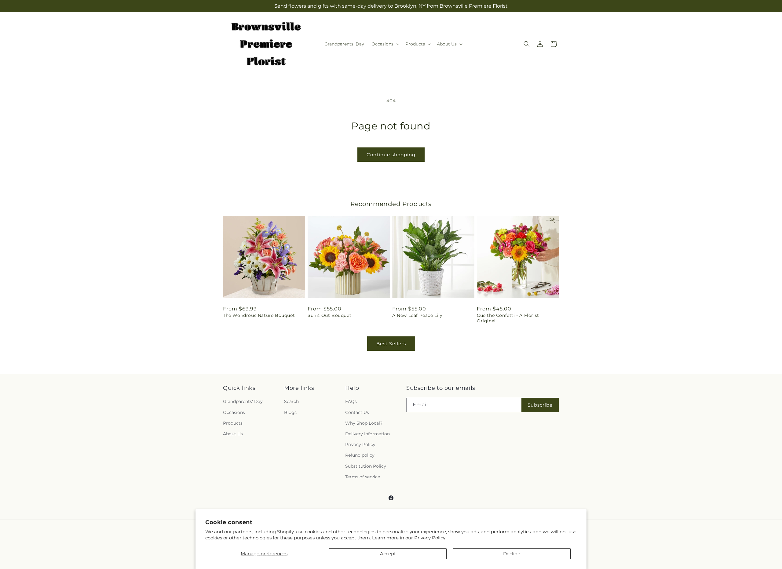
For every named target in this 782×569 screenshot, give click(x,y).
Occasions (234, 412)
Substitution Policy (365, 466)
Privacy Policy (429, 538)
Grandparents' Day (243, 401)
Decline (511, 553)
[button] (385, 44)
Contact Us (357, 412)
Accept (388, 553)
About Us (233, 434)
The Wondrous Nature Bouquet (259, 315)
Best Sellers (391, 343)
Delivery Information (367, 434)
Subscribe (540, 405)
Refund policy (360, 455)
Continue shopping (391, 155)
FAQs (351, 401)
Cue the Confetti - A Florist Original (508, 318)
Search (291, 401)
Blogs (290, 412)
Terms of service (362, 477)
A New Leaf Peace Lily (417, 315)
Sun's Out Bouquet (329, 315)
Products (233, 423)
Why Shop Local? (363, 423)
